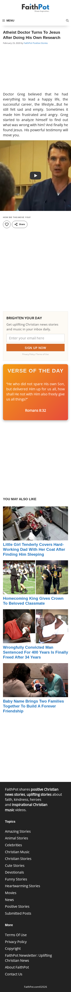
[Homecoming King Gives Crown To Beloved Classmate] (35, 591)
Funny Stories (16, 879)
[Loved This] (7, 224)
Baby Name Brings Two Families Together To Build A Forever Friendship (33, 706)
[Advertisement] (35, 68)
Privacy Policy (16, 941)
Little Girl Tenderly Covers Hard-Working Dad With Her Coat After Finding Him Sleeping (34, 549)
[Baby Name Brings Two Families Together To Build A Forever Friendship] (35, 694)
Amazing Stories (18, 831)
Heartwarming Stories (22, 886)
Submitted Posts (18, 913)
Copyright (13, 948)
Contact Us (13, 974)
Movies (10, 892)
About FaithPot (17, 967)
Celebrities (13, 845)
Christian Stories (18, 858)
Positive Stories (40, 43)
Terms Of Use (16, 935)
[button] (67, 21)
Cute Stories (14, 865)
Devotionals (14, 872)
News (9, 899)
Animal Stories (16, 838)
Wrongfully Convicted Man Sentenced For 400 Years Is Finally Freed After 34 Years (35, 652)
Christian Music (17, 852)
